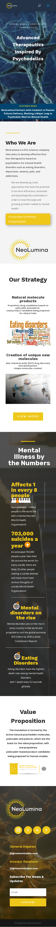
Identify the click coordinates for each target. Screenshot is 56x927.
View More (28, 416)
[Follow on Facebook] (46, 830)
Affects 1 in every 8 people (24, 489)
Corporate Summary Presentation (22, 219)
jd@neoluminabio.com (24, 868)
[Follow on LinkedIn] (37, 830)
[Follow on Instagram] (18, 830)
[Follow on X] (28, 830)
